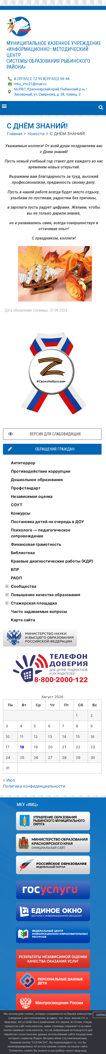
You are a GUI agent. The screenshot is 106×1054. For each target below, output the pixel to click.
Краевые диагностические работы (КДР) (52, 561)
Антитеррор (23, 462)
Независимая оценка (32, 496)
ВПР (15, 569)
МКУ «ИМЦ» (27, 804)
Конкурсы (20, 513)
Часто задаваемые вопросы (39, 611)
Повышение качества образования (45, 594)
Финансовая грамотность (36, 544)
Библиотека (23, 552)
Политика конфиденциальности (34, 786)
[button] (4, 106)
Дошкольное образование (37, 479)
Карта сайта (23, 619)
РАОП (16, 577)
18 (22, 747)
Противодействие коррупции (40, 471)
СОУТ (16, 504)
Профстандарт (25, 488)
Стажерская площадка (34, 603)
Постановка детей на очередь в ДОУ (47, 521)
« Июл (9, 780)
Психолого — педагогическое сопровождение (41, 532)
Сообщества (23, 586)
